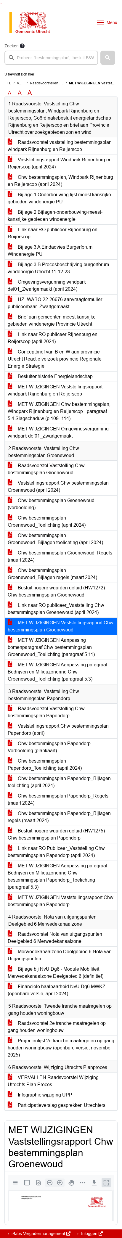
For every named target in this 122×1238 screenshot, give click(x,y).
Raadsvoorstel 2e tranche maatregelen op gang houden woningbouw (57, 1027)
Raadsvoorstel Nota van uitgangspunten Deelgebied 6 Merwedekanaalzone (55, 938)
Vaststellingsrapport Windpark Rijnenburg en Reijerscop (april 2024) (60, 163)
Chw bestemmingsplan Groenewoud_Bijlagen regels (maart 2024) (52, 574)
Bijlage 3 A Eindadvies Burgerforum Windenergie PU (50, 251)
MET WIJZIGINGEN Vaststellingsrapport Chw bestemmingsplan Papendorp (60, 901)
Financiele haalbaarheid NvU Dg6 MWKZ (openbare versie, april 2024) (56, 990)
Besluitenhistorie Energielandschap (55, 376)
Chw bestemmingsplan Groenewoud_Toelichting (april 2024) (47, 521)
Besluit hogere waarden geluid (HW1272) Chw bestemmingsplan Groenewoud (56, 591)
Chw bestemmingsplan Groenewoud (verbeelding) (51, 504)
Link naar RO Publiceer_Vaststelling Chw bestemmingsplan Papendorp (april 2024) (56, 852)
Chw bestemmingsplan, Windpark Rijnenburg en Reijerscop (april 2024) (60, 181)
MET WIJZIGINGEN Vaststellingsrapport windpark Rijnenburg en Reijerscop (55, 390)
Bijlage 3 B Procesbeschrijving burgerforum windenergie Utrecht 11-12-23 (58, 268)
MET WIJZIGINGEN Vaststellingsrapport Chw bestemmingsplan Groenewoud (60, 626)
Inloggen (89, 1233)
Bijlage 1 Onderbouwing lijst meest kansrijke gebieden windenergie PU (59, 198)
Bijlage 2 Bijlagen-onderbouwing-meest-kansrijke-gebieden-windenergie (55, 216)
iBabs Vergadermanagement (38, 1233)
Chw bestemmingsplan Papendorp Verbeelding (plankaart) (49, 747)
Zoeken (11, 46)
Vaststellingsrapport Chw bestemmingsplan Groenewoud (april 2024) (58, 486)
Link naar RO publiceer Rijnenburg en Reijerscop (52, 233)
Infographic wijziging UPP (44, 1094)
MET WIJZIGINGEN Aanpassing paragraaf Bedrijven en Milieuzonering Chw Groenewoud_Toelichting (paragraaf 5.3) (57, 671)
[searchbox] (51, 58)
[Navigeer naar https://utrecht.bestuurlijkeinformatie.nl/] (32, 22)
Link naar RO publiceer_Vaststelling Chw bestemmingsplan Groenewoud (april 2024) (56, 609)
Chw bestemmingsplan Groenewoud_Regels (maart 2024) (60, 556)
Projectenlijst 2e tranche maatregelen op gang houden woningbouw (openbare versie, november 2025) (61, 1047)
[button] (107, 58)
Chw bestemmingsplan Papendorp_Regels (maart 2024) (58, 799)
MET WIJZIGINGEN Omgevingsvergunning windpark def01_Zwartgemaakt (58, 432)
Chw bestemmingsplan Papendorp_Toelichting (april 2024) (45, 764)
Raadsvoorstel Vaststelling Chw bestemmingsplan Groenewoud (46, 469)
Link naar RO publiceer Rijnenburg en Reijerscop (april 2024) (52, 338)
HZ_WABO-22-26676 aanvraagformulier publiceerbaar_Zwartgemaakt (55, 303)
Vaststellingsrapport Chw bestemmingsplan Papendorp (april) (58, 729)
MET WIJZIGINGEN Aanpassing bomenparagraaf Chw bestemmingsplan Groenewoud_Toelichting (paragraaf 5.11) (51, 647)
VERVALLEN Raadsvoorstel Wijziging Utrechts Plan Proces (53, 1081)
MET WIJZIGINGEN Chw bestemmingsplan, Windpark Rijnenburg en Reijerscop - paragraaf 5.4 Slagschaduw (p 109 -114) (59, 411)
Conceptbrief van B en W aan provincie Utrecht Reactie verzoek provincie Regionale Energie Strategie (55, 359)
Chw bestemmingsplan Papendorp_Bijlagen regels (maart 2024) (59, 817)
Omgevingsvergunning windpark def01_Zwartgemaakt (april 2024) (47, 285)
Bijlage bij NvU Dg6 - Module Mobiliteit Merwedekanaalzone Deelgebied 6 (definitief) (55, 973)
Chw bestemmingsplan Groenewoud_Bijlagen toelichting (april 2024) (55, 539)
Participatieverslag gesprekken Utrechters (61, 1105)
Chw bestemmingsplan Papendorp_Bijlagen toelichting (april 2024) (59, 782)
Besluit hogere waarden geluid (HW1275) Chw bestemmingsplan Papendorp (56, 834)
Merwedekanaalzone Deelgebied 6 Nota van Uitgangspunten (60, 955)
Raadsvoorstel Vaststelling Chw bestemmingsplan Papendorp (46, 712)
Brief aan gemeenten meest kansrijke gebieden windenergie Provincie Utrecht (52, 320)
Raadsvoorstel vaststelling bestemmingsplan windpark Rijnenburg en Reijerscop (60, 146)
